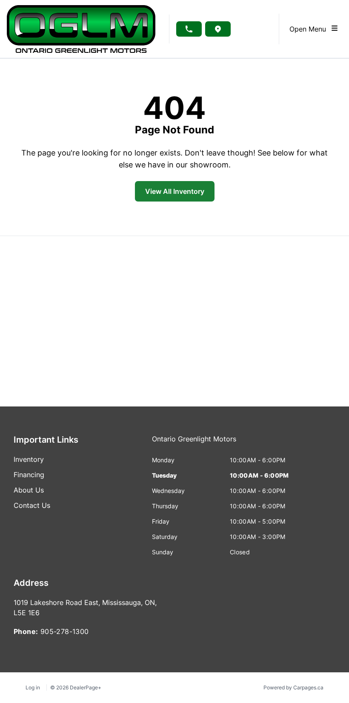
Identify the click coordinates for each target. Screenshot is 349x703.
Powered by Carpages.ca (293, 687)
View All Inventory (174, 191)
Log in (33, 687)
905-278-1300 (64, 631)
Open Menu (309, 29)
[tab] (194, 443)
